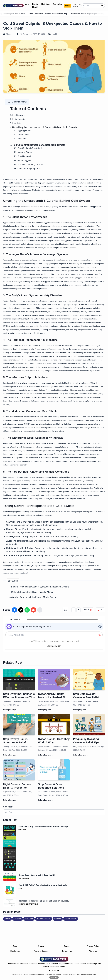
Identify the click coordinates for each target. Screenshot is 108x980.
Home (26, 4)
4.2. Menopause (21, 134)
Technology (58, 4)
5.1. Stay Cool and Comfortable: (28, 148)
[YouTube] (58, 970)
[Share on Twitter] (20, 610)
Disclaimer (15, 951)
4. (43, 127)
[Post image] (19, 679)
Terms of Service (41, 951)
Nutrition (45, 4)
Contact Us (67, 951)
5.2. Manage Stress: (23, 152)
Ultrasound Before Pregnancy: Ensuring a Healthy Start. (75, 14)
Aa (65, 610)
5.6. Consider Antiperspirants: (27, 169)
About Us (93, 951)
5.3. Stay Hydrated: (22, 156)
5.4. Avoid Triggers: (22, 160)
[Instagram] (52, 970)
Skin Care (29, 919)
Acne (15, 946)
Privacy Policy (93, 946)
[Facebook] (49, 970)
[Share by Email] (33, 610)
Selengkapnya (10, 710)
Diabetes (17, 919)
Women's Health (43, 919)
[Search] (102, 5)
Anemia (41, 946)
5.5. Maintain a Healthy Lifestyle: (29, 164)
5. (37, 145)
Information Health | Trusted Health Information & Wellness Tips (53, 974)
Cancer (67, 946)
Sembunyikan (54, 646)
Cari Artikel (8, 807)
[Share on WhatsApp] (27, 610)
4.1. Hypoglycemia (22, 130)
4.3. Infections (20, 139)
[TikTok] (55, 970)
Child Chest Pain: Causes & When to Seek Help (29, 14)
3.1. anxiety (15, 123)
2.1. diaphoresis (17, 119)
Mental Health (70, 919)
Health (54, 34)
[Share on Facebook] (14, 610)
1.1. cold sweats (17, 115)
